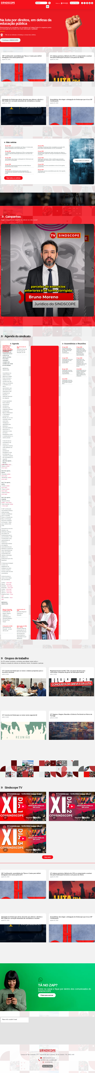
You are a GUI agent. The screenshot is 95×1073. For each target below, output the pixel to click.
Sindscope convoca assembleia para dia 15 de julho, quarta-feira (67, 382)
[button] (47, 6)
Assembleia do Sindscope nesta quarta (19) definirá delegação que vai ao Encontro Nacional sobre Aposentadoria (81, 352)
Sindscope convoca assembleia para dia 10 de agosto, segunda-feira (51, 171)
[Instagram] (85, 3)
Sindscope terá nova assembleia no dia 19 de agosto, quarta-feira (51, 166)
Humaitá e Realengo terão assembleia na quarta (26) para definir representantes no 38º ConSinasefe (51, 147)
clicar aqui (9, 582)
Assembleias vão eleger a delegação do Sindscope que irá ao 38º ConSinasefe (19, 159)
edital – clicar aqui (6, 502)
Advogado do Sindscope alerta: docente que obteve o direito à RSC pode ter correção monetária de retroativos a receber (52, 153)
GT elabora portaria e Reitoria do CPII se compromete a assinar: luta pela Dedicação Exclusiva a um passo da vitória (19, 153)
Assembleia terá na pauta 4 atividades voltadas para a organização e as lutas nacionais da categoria (81, 373)
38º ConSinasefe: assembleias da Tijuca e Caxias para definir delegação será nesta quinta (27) (19, 147)
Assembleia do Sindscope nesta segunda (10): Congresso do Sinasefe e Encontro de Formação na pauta (18, 172)
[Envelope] (90, 3)
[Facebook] (87, 3)
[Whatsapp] (82, 3)
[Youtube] (92, 3)
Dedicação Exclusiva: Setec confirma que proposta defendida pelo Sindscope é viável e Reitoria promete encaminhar (51, 160)
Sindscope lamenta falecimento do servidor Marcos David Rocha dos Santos (18, 166)
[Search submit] (49, 3)
